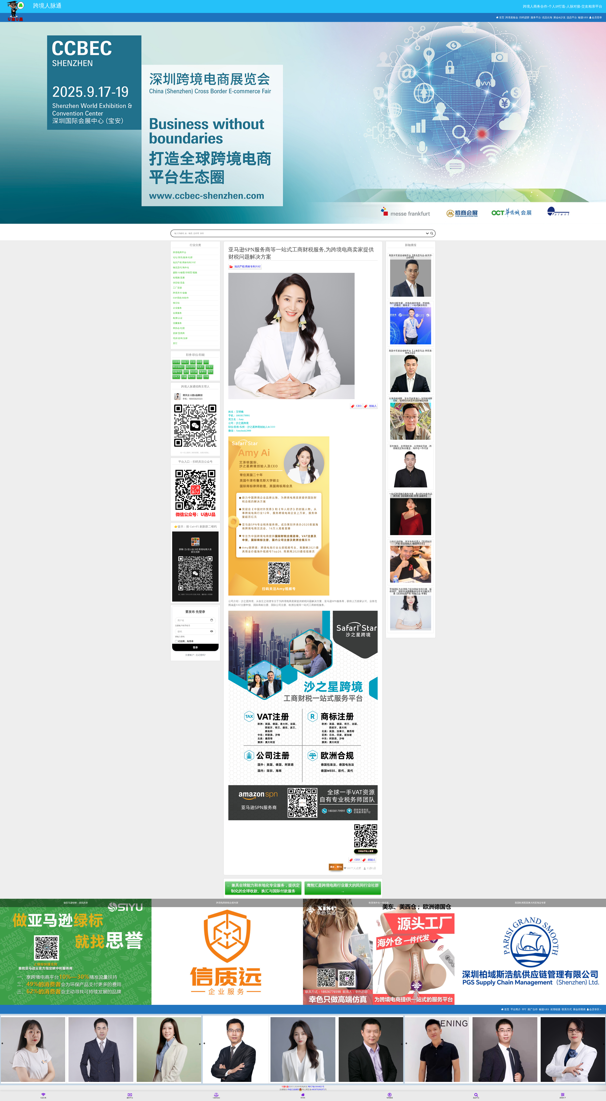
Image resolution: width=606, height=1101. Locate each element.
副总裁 (194, 372)
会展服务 (177, 313)
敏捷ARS (583, 17)
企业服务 (177, 308)
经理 (199, 362)
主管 (206, 377)
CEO (358, 406)
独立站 (176, 303)
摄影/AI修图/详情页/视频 (185, 272)
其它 (175, 343)
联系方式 (567, 1009)
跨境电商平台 (179, 252)
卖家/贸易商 (179, 333)
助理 (199, 377)
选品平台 (572, 17)
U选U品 (371, 868)
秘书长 (191, 377)
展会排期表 (579, 1009)
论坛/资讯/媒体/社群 (183, 257)
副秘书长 (177, 372)
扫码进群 (524, 17)
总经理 (176, 362)
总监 (193, 362)
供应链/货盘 (179, 283)
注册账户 (189, 655)
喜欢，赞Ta (336, 867)
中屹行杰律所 (293, 1089)
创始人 (373, 406)
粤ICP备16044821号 (316, 1087)
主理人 (209, 367)
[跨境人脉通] (15, 11)
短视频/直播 (179, 277)
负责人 (200, 367)
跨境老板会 (511, 17)
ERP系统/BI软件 (181, 298)
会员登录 (596, 17)
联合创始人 (178, 367)
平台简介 (516, 1009)
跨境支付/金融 (180, 293)
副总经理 (190, 367)
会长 (186, 372)
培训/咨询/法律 (180, 338)
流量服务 (177, 323)
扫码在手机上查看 (365, 851)
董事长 (202, 372)
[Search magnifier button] (432, 233)
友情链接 (555, 1009)
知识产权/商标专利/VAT (248, 266)
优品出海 (547, 17)
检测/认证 (177, 318)
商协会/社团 (179, 328)
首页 (501, 17)
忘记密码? (201, 655)
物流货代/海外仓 (181, 267)
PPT (524, 1009)
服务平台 (536, 17)
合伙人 (176, 377)
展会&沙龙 (559, 17)
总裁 (184, 377)
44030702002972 (318, 1089)
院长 (210, 372)
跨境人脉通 (47, 6)
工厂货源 (177, 288)
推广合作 (533, 1009)
